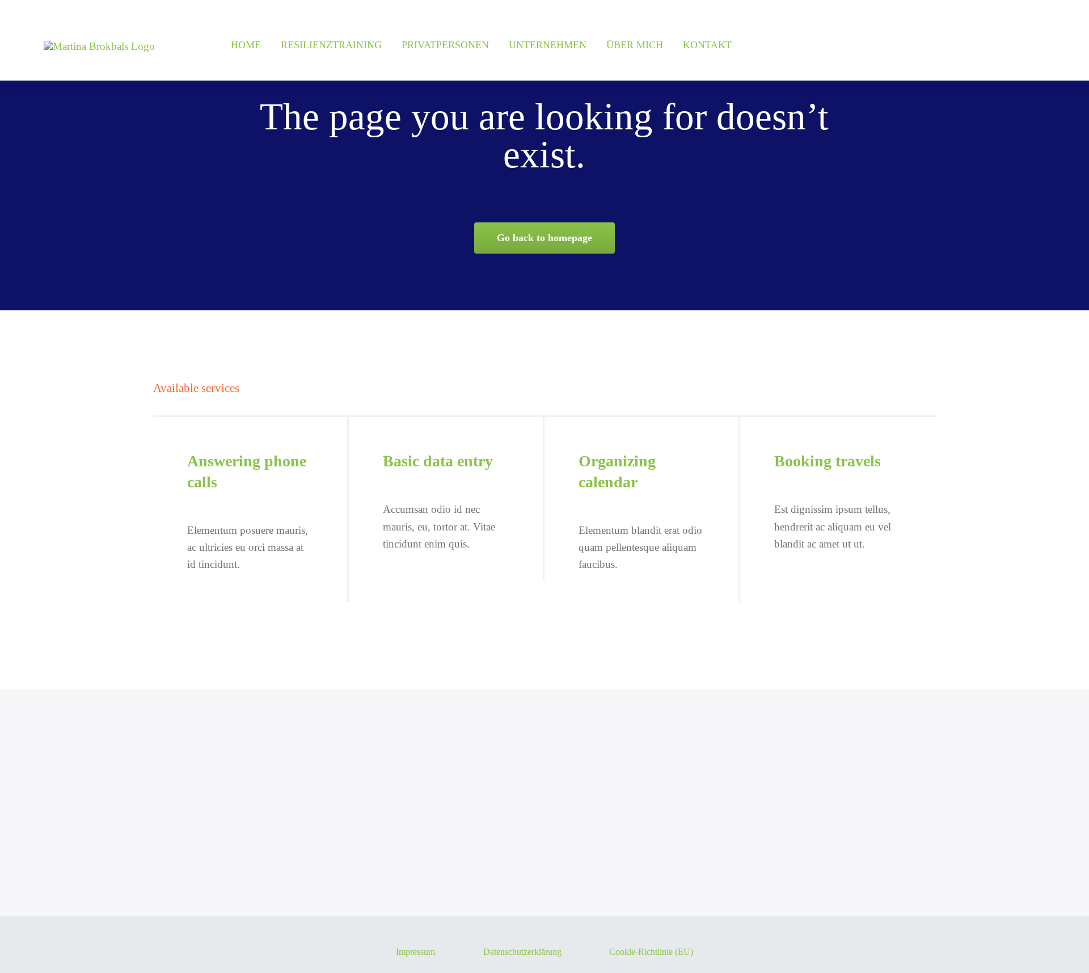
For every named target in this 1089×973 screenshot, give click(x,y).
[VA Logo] (99, 46)
